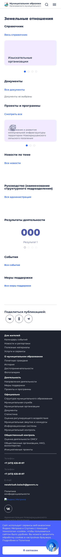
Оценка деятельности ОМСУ (20, 439)
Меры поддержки (14, 385)
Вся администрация (17, 196)
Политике (24, 540)
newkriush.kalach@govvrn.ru (21, 484)
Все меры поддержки (17, 285)
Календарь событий (16, 339)
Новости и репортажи (17, 343)
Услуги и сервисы (14, 351)
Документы (10, 410)
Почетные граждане (16, 360)
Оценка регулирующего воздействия (26, 418)
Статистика (10, 414)
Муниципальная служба (18, 402)
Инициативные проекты (18, 449)
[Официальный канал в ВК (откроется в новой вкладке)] (8, 509)
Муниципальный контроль (19, 429)
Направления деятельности (20, 381)
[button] (25, 71)
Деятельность (12, 377)
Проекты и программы (17, 389)
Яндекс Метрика (12, 528)
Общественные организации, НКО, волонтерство (24, 444)
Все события (12, 265)
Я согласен (30, 550)
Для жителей (12, 335)
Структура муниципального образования (28, 398)
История (9, 364)
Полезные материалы (17, 347)
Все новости (12, 163)
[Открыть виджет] (52, 545)
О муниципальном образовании (23, 356)
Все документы (14, 89)
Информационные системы (20, 426)
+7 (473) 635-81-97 (14, 463)
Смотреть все (13, 114)
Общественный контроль (19, 435)
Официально (12, 394)
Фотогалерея (12, 372)
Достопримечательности (18, 368)
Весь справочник (15, 34)
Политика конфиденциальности (17, 492)
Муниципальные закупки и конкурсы (25, 422)
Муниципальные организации (22, 406)
